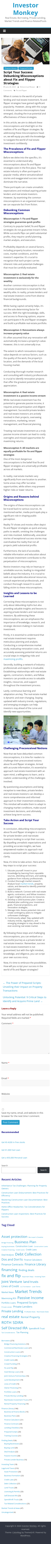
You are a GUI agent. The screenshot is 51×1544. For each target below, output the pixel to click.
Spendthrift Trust (37, 1328)
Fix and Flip (8, 1368)
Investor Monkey (25, 9)
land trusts (30, 1282)
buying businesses (7, 1246)
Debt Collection (28, 1254)
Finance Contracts (12, 1264)
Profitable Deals (29, 1312)
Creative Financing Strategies (15, 1356)
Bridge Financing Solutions (15, 1344)
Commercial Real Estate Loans (16, 1348)
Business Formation (12, 1475)
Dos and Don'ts (12, 1259)
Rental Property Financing (14, 1404)
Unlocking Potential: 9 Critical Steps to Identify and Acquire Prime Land (24, 999)
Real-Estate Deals (43, 1312)
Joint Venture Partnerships (15, 1376)
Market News (7, 1292)
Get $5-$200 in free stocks (13, 1142)
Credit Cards (20, 1250)
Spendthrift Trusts (11, 1499)
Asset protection (14, 1236)
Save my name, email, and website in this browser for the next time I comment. (22, 1114)
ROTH (6, 1322)
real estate (10, 1316)
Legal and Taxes (7, 1468)
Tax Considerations (8, 1333)
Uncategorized (7, 1512)
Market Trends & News (10, 1508)
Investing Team (40, 1277)
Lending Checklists (11, 1427)
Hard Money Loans (12, 1372)
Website (5, 1093)
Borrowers (5, 1340)
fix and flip (11, 1275)
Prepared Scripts (26, 68)
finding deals (26, 1270)
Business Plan (25, 1242)
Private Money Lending (13, 1396)
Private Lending (12, 1311)
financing (9, 1269)
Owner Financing (11, 1388)
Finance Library (10, 68)
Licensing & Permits (12, 1491)
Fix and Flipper (21, 90)
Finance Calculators (33, 1259)
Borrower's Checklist (36, 1237)
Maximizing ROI (8, 1298)
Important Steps (27, 1277)
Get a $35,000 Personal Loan (14, 1157)
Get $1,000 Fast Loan (10, 1150)
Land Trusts (9, 1487)
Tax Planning (22, 1332)
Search (4, 1165)
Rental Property (30, 1317)
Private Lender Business (14, 1459)
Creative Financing (8, 1250)
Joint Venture (11, 1281)
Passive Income (30, 1297)
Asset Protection (11, 1471)
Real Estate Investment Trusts (16, 1400)
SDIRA (18, 1322)
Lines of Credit (10, 1286)
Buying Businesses (11, 1443)
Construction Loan (24, 1246)
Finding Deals (6, 1440)
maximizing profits (13, 659)
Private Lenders (22, 1306)
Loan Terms (36, 1287)
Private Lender (6, 1307)
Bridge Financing (7, 1243)
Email (5, 1078)
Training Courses (11, 1435)
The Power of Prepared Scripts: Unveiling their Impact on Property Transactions (22, 986)
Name (5, 1062)
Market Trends (28, 1291)
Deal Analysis (7, 1254)
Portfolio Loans (8, 1302)
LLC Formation (25, 1287)
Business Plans (10, 1416)
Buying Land (9, 1447)
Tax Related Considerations (15, 1503)
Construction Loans (41, 1246)
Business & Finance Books (14, 1412)
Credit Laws (31, 1249)
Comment (7, 1023)
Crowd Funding (10, 1364)
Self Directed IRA (14, 1328)
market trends (26, 883)
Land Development (12, 1380)
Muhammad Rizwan (27, 87)
